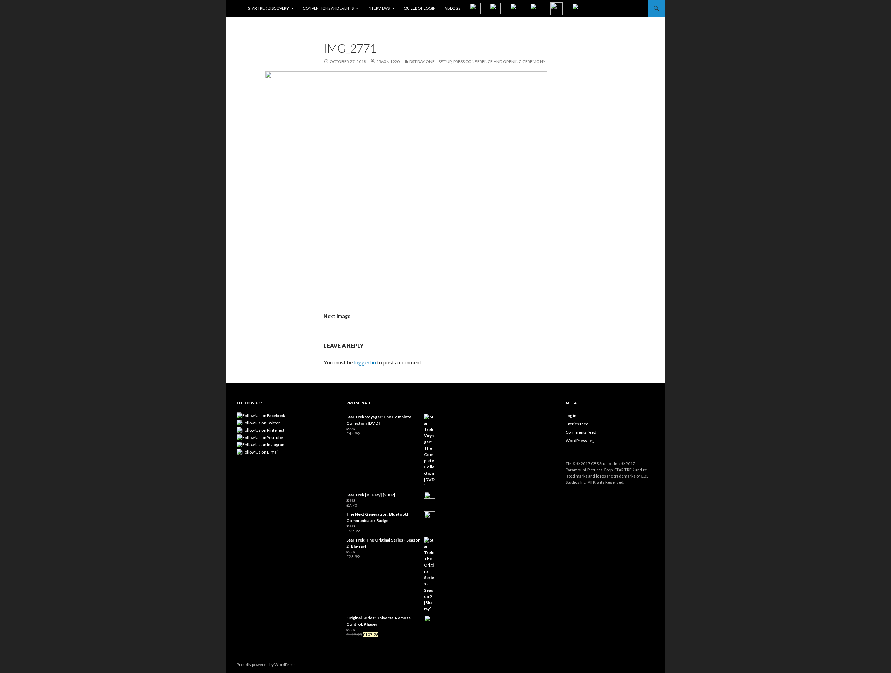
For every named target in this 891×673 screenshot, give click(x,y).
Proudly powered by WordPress (266, 664)
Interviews (379, 8)
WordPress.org (580, 440)
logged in (365, 362)
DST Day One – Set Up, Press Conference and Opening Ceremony (477, 61)
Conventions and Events (328, 8)
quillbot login (420, 8)
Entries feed (577, 423)
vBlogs (452, 8)
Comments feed (581, 432)
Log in (571, 415)
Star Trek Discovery (268, 8)
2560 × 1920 (388, 61)
